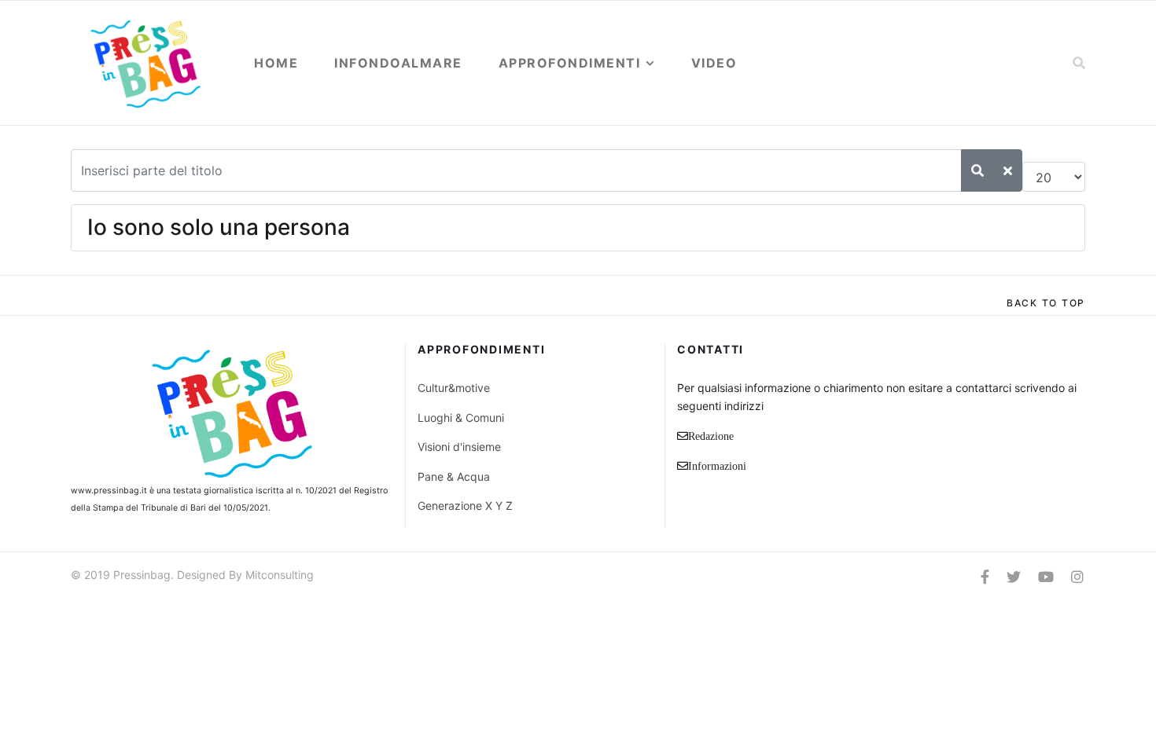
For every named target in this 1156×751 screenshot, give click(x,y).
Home (276, 63)
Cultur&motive (454, 387)
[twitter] (1014, 577)
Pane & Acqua (454, 476)
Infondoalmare (398, 63)
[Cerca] (977, 170)
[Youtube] (1046, 577)
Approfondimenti (570, 63)
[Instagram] (1077, 577)
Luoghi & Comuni (461, 417)
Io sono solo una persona (218, 227)
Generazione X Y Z (465, 505)
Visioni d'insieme (459, 446)
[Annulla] (1007, 170)
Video (714, 63)
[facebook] (985, 577)
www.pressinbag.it (109, 490)
